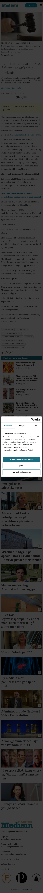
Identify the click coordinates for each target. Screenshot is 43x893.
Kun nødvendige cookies (21, 472)
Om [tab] (35, 425)
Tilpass (20, 466)
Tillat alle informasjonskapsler (21, 459)
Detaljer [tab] (22, 425)
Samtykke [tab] (8, 425)
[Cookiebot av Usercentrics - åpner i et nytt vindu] (30, 419)
